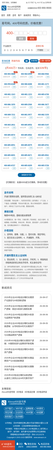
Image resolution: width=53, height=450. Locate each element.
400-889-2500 (26, 104)
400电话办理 (30, 392)
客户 (20, 15)
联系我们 (8, 417)
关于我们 (31, 2)
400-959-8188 (9, 84)
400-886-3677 (43, 104)
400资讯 (39, 409)
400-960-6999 (26, 74)
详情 (14, 77)
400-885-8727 (9, 165)
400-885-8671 (26, 155)
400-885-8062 (26, 135)
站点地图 (19, 417)
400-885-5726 (43, 165)
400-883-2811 (9, 125)
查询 (32, 39)
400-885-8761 (43, 145)
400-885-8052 (26, 125)
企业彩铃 (19, 413)
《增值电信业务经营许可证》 (20, 435)
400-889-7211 (9, 115)
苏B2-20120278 (38, 435)
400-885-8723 (43, 135)
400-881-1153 (26, 94)
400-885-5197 (43, 125)
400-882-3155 (43, 115)
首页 (3, 15)
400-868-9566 (43, 74)
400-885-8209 (26, 165)
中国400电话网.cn (21, 429)
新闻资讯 (27, 15)
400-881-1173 (43, 84)
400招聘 (39, 413)
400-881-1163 (9, 94)
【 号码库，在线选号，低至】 (26, 68)
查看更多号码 (26, 175)
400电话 (19, 392)
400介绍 (39, 2)
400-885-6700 (43, 94)
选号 (14, 15)
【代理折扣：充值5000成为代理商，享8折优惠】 (26, 182)
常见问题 (8, 413)
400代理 (29, 413)
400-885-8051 (9, 145)
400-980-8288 (26, 84)
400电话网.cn (34, 429)
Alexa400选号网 (8, 392)
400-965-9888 (9, 74)
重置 (21, 39)
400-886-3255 (9, 104)
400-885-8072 (9, 135)
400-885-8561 (43, 155)
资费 (8, 15)
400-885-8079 (26, 145)
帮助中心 (36, 15)
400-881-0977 (26, 115)
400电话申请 (41, 392)
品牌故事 (48, 2)
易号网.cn (44, 429)
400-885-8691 (9, 155)
